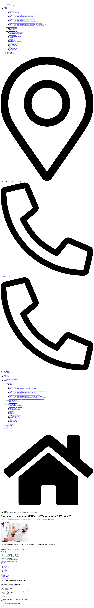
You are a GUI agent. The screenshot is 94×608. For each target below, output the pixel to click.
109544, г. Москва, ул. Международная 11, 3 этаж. (13, 181)
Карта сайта (4, 562)
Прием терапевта (13, 45)
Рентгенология (13, 48)
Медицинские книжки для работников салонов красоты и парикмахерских (28, 24)
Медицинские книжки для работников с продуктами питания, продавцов (27, 17)
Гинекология (12, 35)
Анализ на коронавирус (15, 36)
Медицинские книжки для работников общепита (21, 16)
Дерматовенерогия (14, 43)
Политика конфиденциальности (9, 561)
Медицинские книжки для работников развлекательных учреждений (26, 25)
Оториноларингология (15, 41)
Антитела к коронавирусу (15, 12)
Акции (5, 7)
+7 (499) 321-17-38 (5, 276)
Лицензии (9, 4)
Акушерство (12, 49)
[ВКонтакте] (1, 552)
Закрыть (3, 606)
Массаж (11, 39)
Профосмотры (10, 53)
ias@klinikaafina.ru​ (5, 578)
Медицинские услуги (11, 31)
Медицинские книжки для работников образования (22, 19)
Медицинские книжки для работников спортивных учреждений (25, 23)
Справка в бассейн (14, 28)
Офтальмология (13, 44)
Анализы (8, 9)
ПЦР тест (11, 11)
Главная (5, 1)
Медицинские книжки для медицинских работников (22, 15)
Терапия (11, 37)
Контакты (6, 54)
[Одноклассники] (3, 552)
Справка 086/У (13, 29)
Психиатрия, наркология (15, 33)
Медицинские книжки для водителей (18, 20)
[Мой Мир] (5, 552)
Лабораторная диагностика (16, 32)
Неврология (12, 40)
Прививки (9, 52)
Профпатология (13, 47)
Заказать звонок (5, 589)
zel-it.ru (9, 593)
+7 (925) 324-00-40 (5, 371)
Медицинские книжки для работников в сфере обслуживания (24, 21)
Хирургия (11, 51)
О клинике (6, 3)
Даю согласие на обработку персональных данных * (15, 599)
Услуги (5, 8)
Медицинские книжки (12, 13)
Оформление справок (11, 27)
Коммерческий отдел (11, 5)
